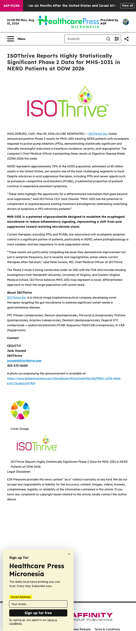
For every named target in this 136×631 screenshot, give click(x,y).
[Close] (69, 554)
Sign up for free (38, 613)
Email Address (20, 597)
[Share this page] (126, 38)
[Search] (108, 39)
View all (127, 5)
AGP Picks (11, 5)
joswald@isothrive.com (24, 360)
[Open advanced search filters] (116, 39)
